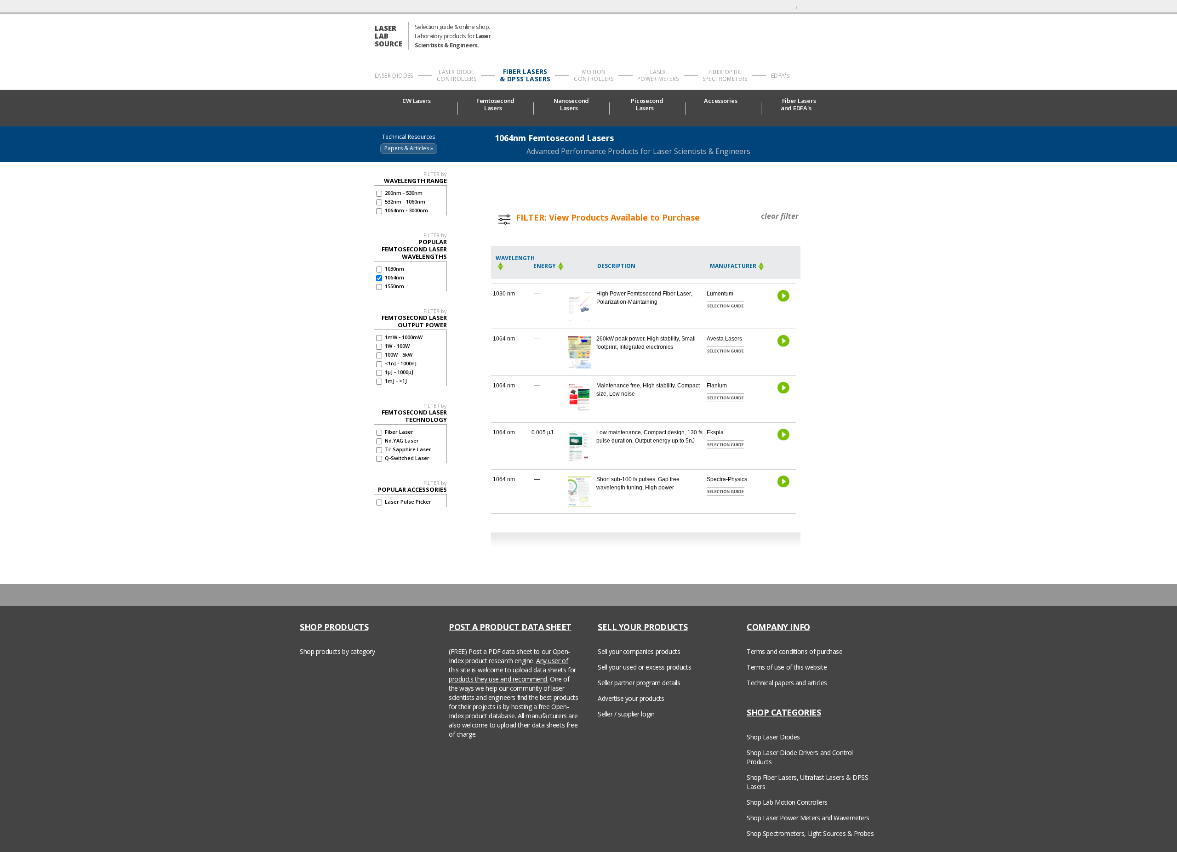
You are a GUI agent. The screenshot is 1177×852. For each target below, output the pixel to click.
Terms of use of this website (787, 667)
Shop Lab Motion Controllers (787, 802)
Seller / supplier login (626, 714)
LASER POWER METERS (658, 75)
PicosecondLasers (647, 104)
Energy (544, 266)
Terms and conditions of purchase (795, 651)
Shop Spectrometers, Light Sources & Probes (810, 833)
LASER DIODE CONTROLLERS (456, 75)
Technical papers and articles (787, 682)
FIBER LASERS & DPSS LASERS (525, 75)
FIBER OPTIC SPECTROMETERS (725, 75)
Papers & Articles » (408, 148)
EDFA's (780, 75)
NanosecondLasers (571, 104)
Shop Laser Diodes (773, 737)
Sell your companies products (639, 651)
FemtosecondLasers (495, 104)
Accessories (720, 100)
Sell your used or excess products (644, 667)
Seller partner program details (639, 682)
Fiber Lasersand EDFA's (798, 104)
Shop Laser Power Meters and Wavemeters (808, 817)
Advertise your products (631, 698)
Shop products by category (337, 651)
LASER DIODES (394, 75)
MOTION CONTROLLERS (593, 75)
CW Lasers (417, 100)
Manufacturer (733, 266)
